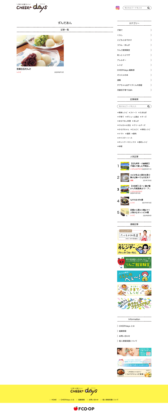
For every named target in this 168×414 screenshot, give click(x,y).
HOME (53, 400)
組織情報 (122, 331)
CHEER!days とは (127, 326)
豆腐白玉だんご (24, 69)
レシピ (19, 72)
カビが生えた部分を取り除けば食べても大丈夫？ (140, 176)
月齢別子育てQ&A (124, 90)
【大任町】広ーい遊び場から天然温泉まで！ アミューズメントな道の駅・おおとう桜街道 (140, 187)
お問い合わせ (124, 336)
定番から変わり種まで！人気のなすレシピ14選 (140, 211)
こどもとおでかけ (136, 169)
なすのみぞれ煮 (136, 200)
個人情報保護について (128, 341)
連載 (119, 80)
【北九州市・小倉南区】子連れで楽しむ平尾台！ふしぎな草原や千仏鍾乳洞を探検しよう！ (140, 164)
